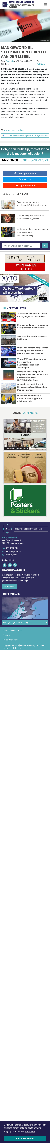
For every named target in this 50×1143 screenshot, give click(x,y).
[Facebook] (4, 565)
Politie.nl (41, 64)
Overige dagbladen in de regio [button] (16, 622)
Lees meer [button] (30, 1131)
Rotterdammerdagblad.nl (21, 2)
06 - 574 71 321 (35, 160)
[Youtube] (10, 565)
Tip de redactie (27, 185)
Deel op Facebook (27, 173)
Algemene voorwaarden (12, 630)
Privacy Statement (10, 640)
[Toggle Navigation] (45, 5)
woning (7, 130)
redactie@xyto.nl (13, 551)
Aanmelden (9, 586)
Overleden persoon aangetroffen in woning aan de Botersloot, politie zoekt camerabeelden (32, 350)
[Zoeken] (45, 245)
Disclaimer (7, 635)
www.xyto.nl (11, 555)
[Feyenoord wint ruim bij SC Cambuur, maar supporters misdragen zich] (8, 399)
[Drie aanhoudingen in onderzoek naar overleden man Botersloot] (8, 329)
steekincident (17, 130)
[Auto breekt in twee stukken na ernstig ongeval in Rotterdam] (8, 317)
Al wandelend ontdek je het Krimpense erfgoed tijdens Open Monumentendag (32, 387)
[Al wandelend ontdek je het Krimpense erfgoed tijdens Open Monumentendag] (8, 388)
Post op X (26, 179)
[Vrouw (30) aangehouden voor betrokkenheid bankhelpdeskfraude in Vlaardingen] (8, 363)
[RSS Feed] (15, 565)
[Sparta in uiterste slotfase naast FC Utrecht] (8, 340)
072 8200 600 (12, 548)
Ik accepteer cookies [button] (25, 1138)
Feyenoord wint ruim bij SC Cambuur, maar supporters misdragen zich (29, 398)
